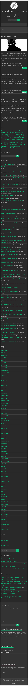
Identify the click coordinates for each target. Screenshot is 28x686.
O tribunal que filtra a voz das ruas (9, 270)
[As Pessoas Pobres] (14, 39)
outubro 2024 (4, 405)
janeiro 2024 (4, 418)
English (16, 136)
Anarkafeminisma (20, 130)
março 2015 (4, 496)
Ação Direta (7, 134)
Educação (9, 65)
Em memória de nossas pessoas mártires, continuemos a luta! (13, 100)
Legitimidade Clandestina (11, 75)
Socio (16, 146)
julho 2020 (3, 463)
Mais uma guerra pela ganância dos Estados (11, 283)
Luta (17, 139)
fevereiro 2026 (4, 365)
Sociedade (19, 90)
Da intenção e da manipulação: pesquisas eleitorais (13, 310)
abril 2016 (3, 491)
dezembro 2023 (5, 420)
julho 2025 (3, 383)
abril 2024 (3, 410)
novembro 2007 (5, 527)
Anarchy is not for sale (6, 265)
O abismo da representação (8, 175)
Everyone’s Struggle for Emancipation (10, 218)
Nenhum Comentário (8, 92)
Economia (12, 136)
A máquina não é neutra (7, 195)
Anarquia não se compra (7, 267)
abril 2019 (3, 486)
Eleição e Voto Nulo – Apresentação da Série (12, 200)
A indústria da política (6, 188)
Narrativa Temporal (16, 118)
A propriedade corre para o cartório (9, 318)
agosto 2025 (4, 380)
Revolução (15, 144)
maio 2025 (3, 388)
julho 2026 (3, 352)
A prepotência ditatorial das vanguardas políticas (13, 278)
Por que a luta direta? (6, 247)
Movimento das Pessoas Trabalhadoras (8, 141)
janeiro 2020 (4, 479)
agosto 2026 (4, 350)
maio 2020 (3, 468)
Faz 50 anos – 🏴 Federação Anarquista (10, 577)
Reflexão (11, 144)
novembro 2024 (5, 403)
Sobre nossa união (5, 682)
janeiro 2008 (4, 522)
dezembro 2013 (5, 501)
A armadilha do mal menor (7, 182)
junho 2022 (4, 438)
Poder (19, 142)
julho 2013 (3, 506)
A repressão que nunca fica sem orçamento (11, 314)
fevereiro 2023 (4, 433)
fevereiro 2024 (4, 415)
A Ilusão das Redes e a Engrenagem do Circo (12, 209)
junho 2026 (4, 355)
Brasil (19, 134)
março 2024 (4, 413)
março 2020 (4, 474)
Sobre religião (4, 198)
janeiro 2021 (4, 456)
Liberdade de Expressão (7, 244)
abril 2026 (3, 360)
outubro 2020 (4, 458)
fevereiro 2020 (4, 476)
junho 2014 (4, 499)
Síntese (19, 146)
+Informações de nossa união (7, 650)
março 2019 (4, 489)
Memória (10, 118)
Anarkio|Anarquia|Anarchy (14, 13)
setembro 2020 (5, 461)
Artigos (4, 65)
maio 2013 (3, 509)
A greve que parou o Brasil (7, 335)
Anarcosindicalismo (12, 130)
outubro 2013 (4, 504)
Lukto (15, 139)
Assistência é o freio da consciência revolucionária (13, 191)
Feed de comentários (6, 543)
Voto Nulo (21, 148)
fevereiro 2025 (4, 395)
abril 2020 (3, 471)
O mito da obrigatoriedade (7, 164)
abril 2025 (3, 390)
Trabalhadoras (5, 148)
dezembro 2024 (5, 400)
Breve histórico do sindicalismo (8, 213)
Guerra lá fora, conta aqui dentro (9, 328)
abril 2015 (3, 494)
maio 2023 (3, 431)
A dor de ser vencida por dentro (9, 166)
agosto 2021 (4, 446)
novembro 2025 (5, 372)
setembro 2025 (5, 378)
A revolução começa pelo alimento (9, 236)
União (17, 148)
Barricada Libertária (14, 134)
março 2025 (4, 393)
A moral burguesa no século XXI (9, 258)
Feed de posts (4, 540)
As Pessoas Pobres (8, 36)
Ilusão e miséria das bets (7, 323)
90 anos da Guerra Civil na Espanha (9, 291)
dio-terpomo (6, 63)
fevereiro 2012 (4, 514)
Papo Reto (14, 65)
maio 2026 (3, 357)
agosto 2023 (4, 423)
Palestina (10, 142)
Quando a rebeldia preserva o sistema (10, 232)
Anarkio (3, 132)
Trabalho (12, 148)
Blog (10, 682)
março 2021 (4, 451)
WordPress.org (5, 545)
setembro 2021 (5, 443)
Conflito (22, 134)
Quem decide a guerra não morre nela (10, 337)
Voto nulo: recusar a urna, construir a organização (13, 171)
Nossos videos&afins (5, 652)
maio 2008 (3, 519)
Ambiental (6, 130)
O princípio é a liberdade (7, 229)
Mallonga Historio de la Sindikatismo (10, 205)
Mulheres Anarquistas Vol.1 (8, 589)
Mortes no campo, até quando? (8, 341)
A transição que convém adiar (8, 325)
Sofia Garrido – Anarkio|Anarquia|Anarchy (11, 587)
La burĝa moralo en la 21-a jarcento (9, 254)
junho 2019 (4, 484)
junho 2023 (4, 428)
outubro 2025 (4, 375)
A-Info (2, 130)
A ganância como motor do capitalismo (10, 300)
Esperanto (21, 136)
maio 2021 (3, 448)
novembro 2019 (5, 481)
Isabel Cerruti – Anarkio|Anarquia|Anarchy (11, 591)
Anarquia (5, 90)
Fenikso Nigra (22, 137)
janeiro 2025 (4, 398)
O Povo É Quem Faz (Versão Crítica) (10, 184)
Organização (4, 142)
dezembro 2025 (5, 370)
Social (3, 146)
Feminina (11, 137)
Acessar (3, 538)
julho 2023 (3, 426)
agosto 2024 (4, 408)
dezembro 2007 (5, 524)
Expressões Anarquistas (16, 117)
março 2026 (4, 362)
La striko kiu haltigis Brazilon (8, 332)
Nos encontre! (4, 654)
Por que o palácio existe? (7, 216)
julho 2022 (3, 436)
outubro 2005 (4, 529)
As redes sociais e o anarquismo (9, 227)
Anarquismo (18, 132)
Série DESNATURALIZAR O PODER (19, 683)
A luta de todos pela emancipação (9, 222)
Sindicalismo (21, 144)
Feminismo (16, 137)
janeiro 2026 (4, 367)
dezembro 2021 (5, 441)
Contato (13, 682)
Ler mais (24, 67)
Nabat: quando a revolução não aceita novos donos (13, 177)
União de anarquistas (8, 664)
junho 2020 (4, 466)
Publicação (19, 65)
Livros (12, 139)
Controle (3, 136)
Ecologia (7, 136)
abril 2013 (3, 511)
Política (22, 142)
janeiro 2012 (4, 516)
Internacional (6, 139)
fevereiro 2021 (4, 453)
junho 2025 (4, 385)
